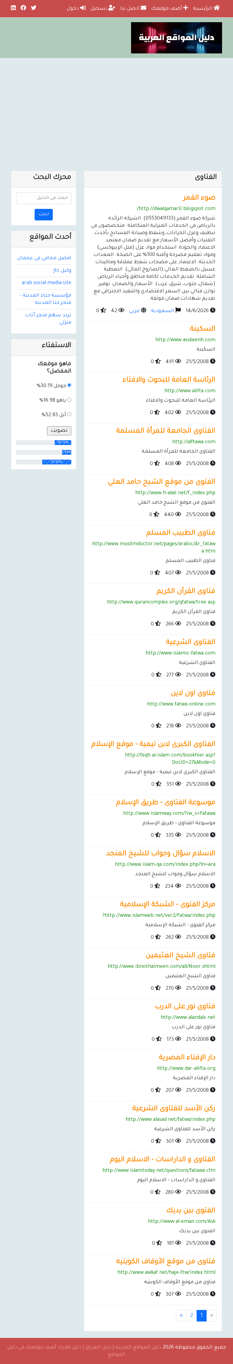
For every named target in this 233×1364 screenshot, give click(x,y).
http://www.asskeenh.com (185, 340)
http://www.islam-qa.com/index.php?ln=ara (165, 865)
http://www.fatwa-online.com (181, 704)
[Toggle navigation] (209, 157)
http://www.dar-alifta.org (186, 1069)
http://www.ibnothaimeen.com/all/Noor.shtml (161, 967)
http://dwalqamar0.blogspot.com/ (176, 209)
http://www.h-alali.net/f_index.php (175, 493)
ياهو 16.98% (52, 400)
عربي (134, 311)
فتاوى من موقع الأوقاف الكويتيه (165, 1262)
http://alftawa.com (193, 442)
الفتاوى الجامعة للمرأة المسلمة (165, 431)
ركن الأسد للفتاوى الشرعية (173, 1109)
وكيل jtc (62, 271)
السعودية (162, 311)
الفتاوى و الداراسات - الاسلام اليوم (162, 1160)
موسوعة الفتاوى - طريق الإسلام (165, 803)
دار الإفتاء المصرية (187, 1058)
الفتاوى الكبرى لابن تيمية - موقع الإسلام (153, 745)
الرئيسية (203, 9)
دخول (73, 9)
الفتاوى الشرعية (190, 643)
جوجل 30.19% (51, 386)
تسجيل (99, 9)
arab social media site (46, 283)
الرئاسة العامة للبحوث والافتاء (169, 380)
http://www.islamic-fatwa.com (180, 653)
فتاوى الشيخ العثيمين (180, 956)
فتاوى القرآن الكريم (186, 592)
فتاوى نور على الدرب (185, 1007)
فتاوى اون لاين (193, 694)
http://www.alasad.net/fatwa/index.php (170, 1120)
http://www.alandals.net (188, 1018)
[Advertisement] (116, 103)
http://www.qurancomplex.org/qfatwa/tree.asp (161, 602)
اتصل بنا (130, 9)
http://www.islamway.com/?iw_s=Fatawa (169, 814)
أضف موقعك (167, 9)
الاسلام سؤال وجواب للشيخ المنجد (160, 854)
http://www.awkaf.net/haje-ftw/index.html (166, 1273)
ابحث (44, 214)
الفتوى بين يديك (190, 1211)
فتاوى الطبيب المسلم (180, 533)
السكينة (202, 329)
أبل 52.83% (54, 415)
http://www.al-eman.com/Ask (181, 1222)
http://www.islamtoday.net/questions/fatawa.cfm (159, 1171)
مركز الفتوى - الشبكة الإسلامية (167, 905)
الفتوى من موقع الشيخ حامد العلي (161, 482)
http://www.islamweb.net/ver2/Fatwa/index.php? (159, 916)
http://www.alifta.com (189, 391)
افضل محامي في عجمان (44, 258)
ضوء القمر (199, 198)
